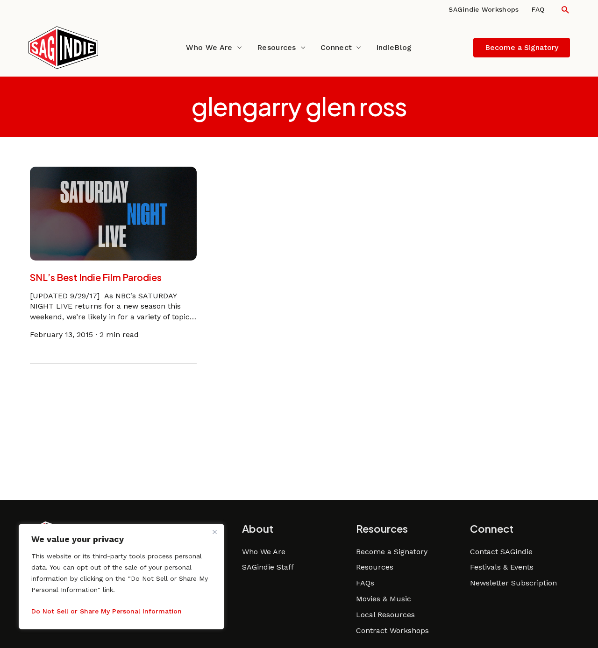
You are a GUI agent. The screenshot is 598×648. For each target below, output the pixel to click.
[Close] (214, 531)
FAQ (538, 9)
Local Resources (385, 614)
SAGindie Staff (268, 567)
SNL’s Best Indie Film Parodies (96, 277)
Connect (336, 47)
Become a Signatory (391, 551)
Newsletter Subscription (513, 582)
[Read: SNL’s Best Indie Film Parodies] (113, 212)
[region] (121, 576)
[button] (565, 9)
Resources (276, 47)
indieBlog (394, 47)
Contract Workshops (392, 630)
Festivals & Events (502, 567)
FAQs (365, 582)
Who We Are (209, 47)
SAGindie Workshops (483, 9)
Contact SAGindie (501, 551)
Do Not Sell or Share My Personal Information (106, 611)
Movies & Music (383, 598)
